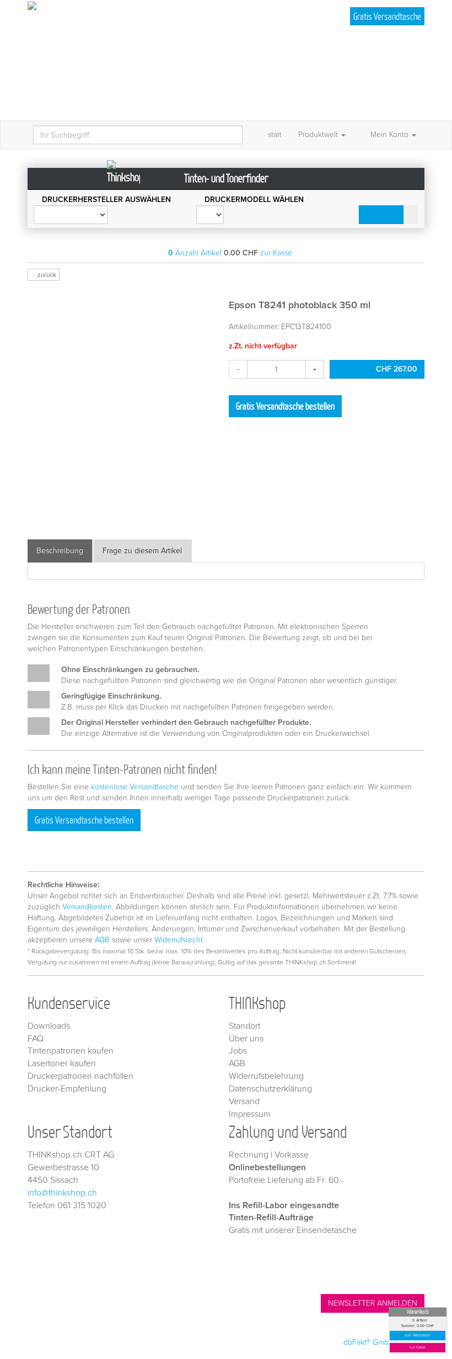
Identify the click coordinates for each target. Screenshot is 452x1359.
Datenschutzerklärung (270, 1088)
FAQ (36, 1038)
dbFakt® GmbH (368, 1342)
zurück (46, 275)
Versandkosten (87, 907)
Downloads (49, 1025)
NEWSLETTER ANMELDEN (372, 1303)
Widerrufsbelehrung (266, 1076)
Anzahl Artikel (195, 253)
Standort (244, 1025)
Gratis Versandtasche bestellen (285, 406)
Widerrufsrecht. (179, 940)
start (275, 134)
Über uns (246, 1038)
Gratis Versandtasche (387, 16)
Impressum (250, 1114)
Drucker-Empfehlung (67, 1088)
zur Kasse (418, 1347)
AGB (102, 940)
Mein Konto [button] (389, 134)
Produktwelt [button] (319, 134)
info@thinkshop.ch (62, 1192)
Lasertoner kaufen (62, 1063)
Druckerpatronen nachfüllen (80, 1076)
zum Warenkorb (418, 1335)
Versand (244, 1101)
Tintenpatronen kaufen (71, 1050)
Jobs (238, 1050)
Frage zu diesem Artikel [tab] (142, 550)
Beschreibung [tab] (59, 550)
